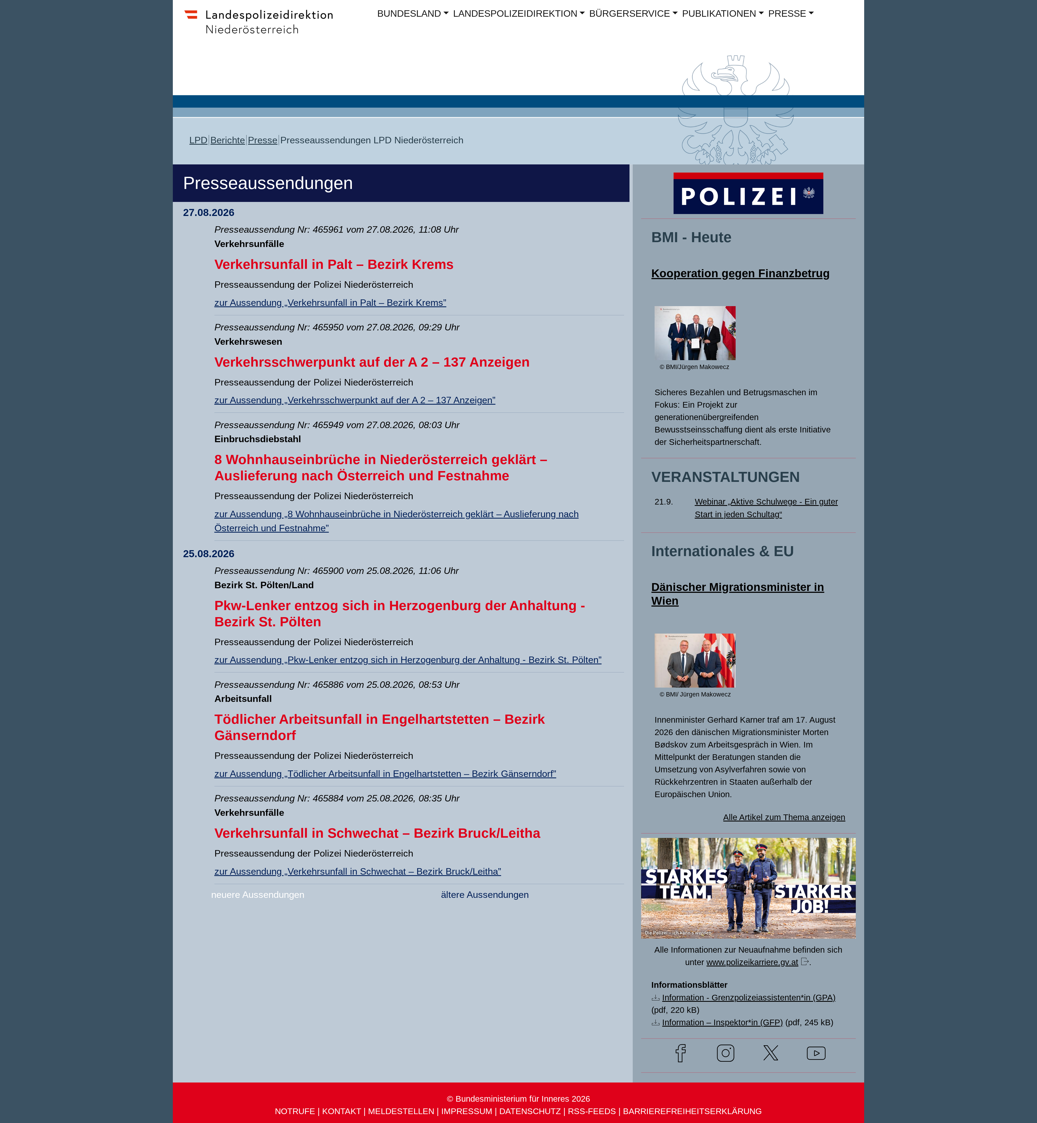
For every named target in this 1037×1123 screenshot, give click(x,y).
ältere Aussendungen (485, 894)
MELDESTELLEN (401, 1111)
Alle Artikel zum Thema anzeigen (784, 817)
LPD (198, 140)
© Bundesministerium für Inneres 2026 (518, 1099)
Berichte (227, 140)
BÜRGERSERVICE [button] (629, 13)
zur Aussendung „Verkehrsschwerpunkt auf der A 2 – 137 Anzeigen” (355, 400)
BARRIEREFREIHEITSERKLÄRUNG (692, 1111)
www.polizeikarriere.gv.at (752, 962)
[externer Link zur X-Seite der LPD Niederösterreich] (770, 1055)
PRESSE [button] (787, 13)
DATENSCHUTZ (530, 1111)
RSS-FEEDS (592, 1111)
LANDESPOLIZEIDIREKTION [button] (515, 13)
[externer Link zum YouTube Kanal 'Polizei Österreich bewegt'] (816, 1055)
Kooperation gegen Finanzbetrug (740, 273)
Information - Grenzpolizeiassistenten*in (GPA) (749, 997)
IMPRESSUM (466, 1111)
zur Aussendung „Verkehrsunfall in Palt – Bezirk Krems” (330, 302)
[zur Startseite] (263, 34)
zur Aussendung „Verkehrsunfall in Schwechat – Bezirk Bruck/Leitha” (357, 871)
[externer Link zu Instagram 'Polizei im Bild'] (725, 1055)
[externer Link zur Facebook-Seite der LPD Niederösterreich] (680, 1055)
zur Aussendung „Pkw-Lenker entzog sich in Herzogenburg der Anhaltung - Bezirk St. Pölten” (408, 660)
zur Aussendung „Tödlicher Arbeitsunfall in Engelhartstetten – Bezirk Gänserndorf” (385, 774)
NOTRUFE (295, 1111)
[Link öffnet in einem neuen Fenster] (748, 928)
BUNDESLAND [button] (409, 13)
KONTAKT (341, 1111)
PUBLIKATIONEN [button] (719, 13)
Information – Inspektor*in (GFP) (722, 1022)
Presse (262, 140)
